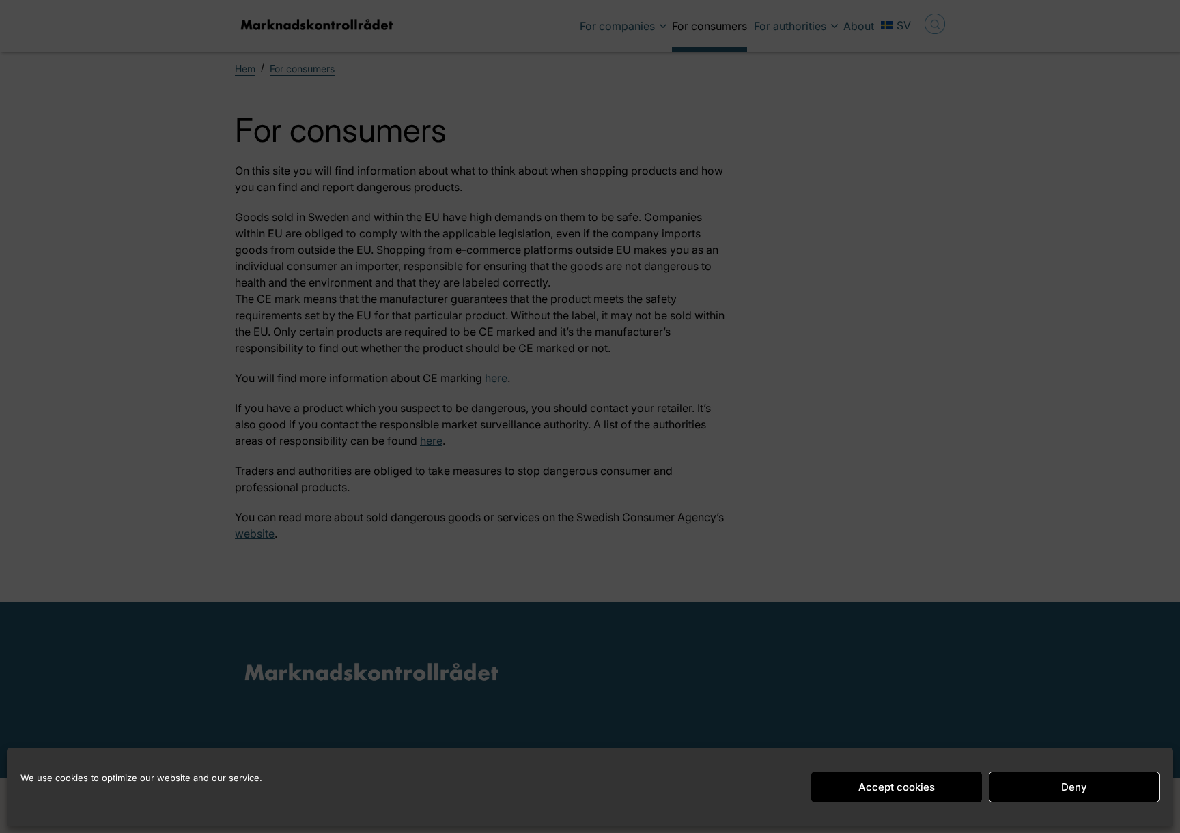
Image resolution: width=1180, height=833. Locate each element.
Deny (1074, 786)
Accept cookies (896, 786)
